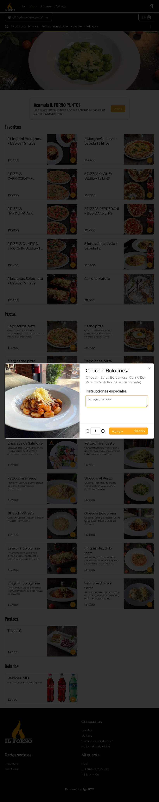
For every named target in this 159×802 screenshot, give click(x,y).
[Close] (149, 368)
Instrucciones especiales (106, 391)
